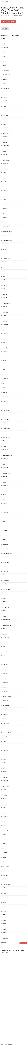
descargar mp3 (5, 25)
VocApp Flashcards (5, 1043)
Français (3, 942)
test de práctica (5, 28)
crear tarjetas (23, 942)
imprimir (13, 25)
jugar (19, 25)
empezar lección (9, 21)
